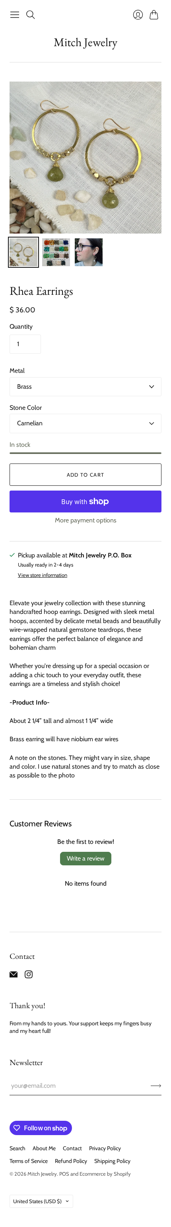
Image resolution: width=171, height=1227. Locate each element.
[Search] (30, 14)
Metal (17, 370)
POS (64, 1174)
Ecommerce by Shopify (105, 1174)
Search (17, 1148)
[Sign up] (156, 1086)
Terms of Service (29, 1161)
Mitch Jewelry (85, 42)
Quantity (21, 326)
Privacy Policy (105, 1148)
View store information (42, 575)
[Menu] (14, 14)
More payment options (86, 520)
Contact (72, 1148)
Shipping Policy (112, 1161)
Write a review (86, 858)
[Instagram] (29, 976)
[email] (13, 976)
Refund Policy (71, 1161)
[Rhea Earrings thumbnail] (23, 252)
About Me (44, 1148)
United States (37, 1201)
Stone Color (26, 407)
